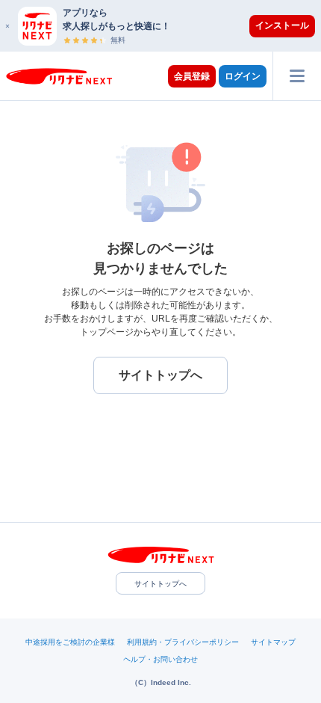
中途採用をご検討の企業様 (70, 642)
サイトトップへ (160, 584)
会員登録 (192, 76)
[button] (168, 26)
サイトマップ (273, 642)
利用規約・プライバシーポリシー (183, 642)
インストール (282, 25)
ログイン (243, 76)
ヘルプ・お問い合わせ (160, 659)
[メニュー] (296, 76)
